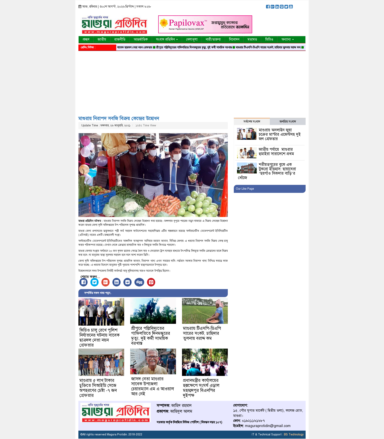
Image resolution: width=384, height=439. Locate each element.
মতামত (252, 39)
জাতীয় (102, 39)
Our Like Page (245, 188)
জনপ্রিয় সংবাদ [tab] (288, 122)
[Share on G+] (105, 282)
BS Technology (293, 434)
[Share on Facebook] (83, 282)
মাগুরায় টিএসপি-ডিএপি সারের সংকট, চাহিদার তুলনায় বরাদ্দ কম (255, 47)
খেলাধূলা (192, 39)
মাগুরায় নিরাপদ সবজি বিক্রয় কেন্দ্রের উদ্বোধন (118, 118)
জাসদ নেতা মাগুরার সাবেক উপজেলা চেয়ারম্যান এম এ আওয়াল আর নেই (152, 386)
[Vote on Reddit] (127, 282)
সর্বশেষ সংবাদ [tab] (252, 122)
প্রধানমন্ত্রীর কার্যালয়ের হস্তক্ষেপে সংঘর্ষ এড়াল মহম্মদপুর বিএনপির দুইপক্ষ (201, 388)
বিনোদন (234, 39)
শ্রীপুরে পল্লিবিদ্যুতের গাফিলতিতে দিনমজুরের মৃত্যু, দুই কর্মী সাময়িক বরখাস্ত (181, 47)
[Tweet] (94, 282)
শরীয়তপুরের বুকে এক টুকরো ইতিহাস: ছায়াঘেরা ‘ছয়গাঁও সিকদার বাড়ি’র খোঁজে (267, 171)
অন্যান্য (286, 39)
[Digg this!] (139, 282)
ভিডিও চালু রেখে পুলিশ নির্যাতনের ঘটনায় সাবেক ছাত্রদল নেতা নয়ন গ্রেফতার (99, 337)
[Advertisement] (192, 82)
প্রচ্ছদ (86, 39)
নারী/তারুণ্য (213, 39)
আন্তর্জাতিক (141, 39)
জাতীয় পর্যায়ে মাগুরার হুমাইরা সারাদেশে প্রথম (276, 151)
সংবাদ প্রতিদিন (166, 39)
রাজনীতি (119, 39)
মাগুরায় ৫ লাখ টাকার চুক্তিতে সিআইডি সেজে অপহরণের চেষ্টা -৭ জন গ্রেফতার (98, 388)
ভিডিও (269, 39)
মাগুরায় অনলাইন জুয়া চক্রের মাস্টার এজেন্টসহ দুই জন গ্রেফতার (280, 134)
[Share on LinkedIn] (116, 282)
